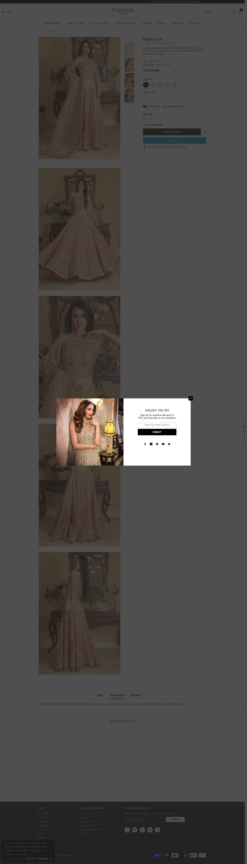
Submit (157, 432)
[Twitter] (169, 444)
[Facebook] (145, 444)
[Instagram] (151, 444)
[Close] (191, 398)
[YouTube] (163, 444)
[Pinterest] (157, 444)
